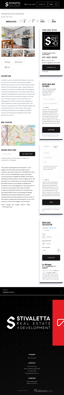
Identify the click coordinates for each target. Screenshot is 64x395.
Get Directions (27, 154)
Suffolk (17, 205)
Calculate (51, 257)
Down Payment (46, 240)
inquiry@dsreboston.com (32, 373)
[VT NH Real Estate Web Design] (43, 390)
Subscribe (51, 130)
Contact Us (42, 4)
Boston (23, 205)
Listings (8, 205)
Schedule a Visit (55, 147)
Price (43, 234)
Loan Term (45, 228)
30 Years (53, 228)
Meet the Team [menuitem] (32, 358)
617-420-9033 (30, 4)
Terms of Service (56, 209)
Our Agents (45, 71)
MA (13, 205)
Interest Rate (46, 247)
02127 (28, 205)
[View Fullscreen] (3, 133)
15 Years (47, 230)
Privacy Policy (56, 123)
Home (3, 205)
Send (51, 202)
